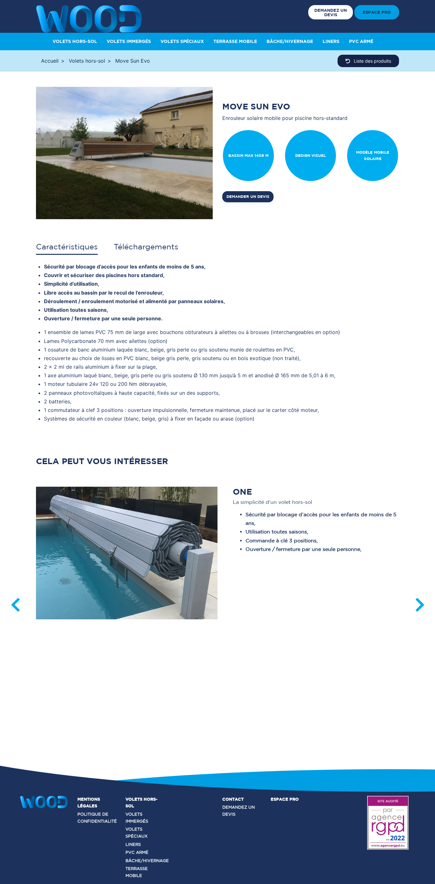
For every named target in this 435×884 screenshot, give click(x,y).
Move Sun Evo (132, 61)
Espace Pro (377, 12)
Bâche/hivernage (290, 41)
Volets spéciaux (182, 41)
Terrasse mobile (235, 41)
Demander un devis (247, 196)
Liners (331, 41)
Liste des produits (372, 61)
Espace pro (285, 799)
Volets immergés (129, 41)
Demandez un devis (330, 12)
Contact (233, 799)
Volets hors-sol (75, 41)
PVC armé (361, 41)
